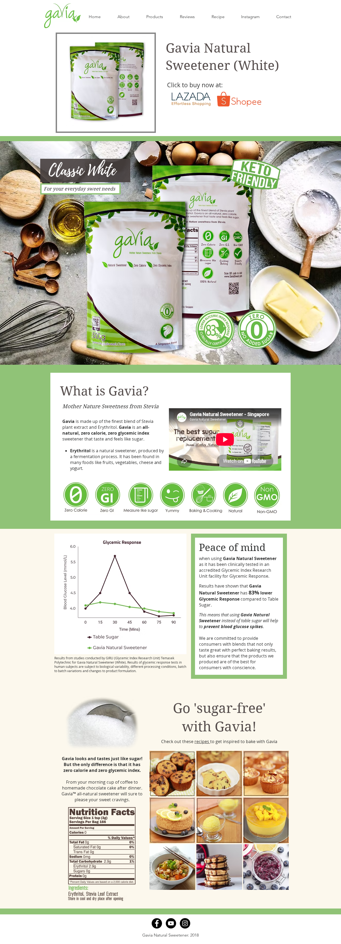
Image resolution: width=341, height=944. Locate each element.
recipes (202, 741)
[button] (154, 16)
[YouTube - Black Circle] (171, 923)
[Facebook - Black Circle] (157, 923)
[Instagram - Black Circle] (185, 923)
